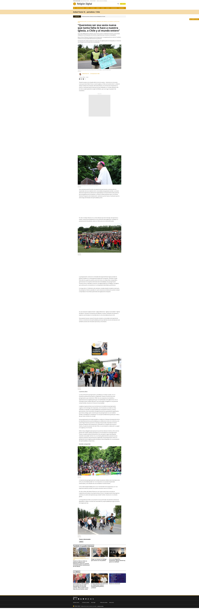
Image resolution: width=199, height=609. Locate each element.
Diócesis (107, 8)
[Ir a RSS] (93, 599)
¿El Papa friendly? (93, 0)
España (87, 8)
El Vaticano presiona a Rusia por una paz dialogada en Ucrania (93, 16)
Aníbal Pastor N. (85, 73)
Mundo (102, 8)
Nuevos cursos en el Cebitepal (102, 0)
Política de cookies (103, 602)
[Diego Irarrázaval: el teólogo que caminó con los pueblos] (99, 552)
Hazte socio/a (122, 3)
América (81, 541)
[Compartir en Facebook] (79, 79)
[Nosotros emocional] (117, 578)
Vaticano (93, 8)
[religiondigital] (76, 606)
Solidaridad (121, 8)
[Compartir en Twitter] (81, 79)
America (98, 8)
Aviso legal (93, 602)
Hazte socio (111, 602)
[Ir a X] (76, 599)
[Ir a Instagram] (79, 599)
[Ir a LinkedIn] (81, 599)
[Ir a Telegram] (91, 599)
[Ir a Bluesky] (86, 599)
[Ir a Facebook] (74, 599)
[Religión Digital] (82, 3)
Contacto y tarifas (85, 602)
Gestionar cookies (100, 606)
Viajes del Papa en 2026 (85, 0)
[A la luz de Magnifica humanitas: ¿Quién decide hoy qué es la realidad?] (117, 552)
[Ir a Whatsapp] (88, 599)
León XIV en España (80, 8)
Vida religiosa (114, 8)
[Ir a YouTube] (83, 599)
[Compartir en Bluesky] (83, 79)
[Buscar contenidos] (118, 4)
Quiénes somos (76, 602)
